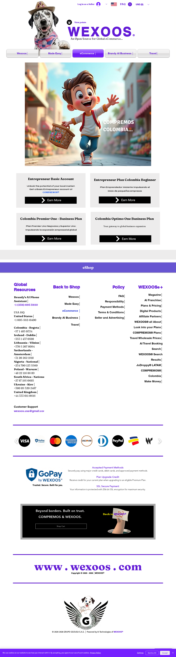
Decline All (152, 653)
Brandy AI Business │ (66, 317)
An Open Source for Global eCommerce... (97, 38)
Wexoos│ (74, 296)
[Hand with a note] (119, 521)
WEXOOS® (146, 354)
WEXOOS (100, 31)
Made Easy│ (73, 303)
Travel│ (76, 324)
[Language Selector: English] (111, 4)
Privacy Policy (95, 653)
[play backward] (16, 441)
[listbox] (142, 4)
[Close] (172, 653)
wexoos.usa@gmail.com (30, 411)
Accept (165, 653)
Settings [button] (140, 653)
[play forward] (160, 441)
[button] (130, 4)
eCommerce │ (71, 310)
